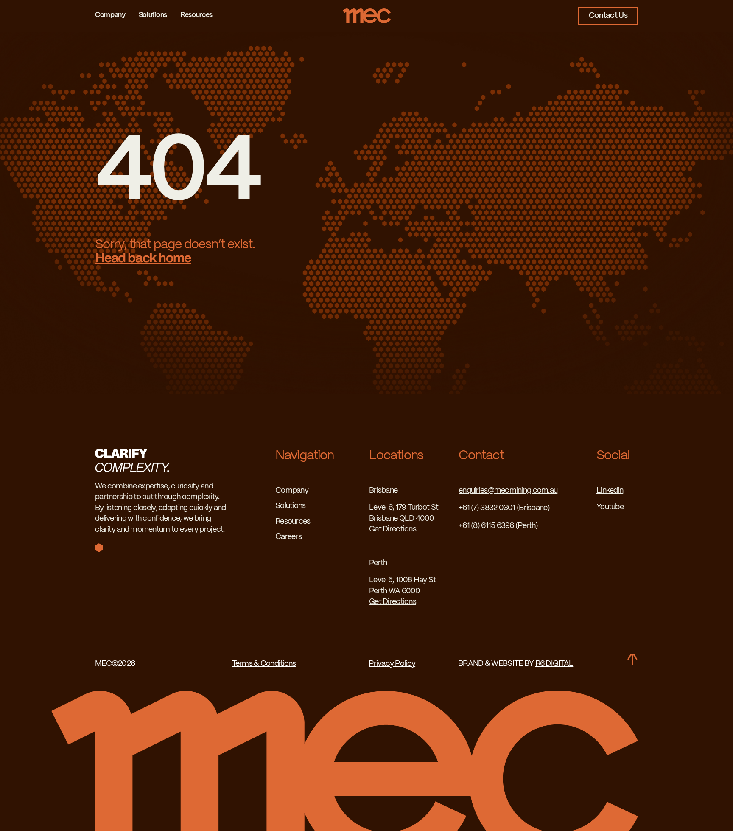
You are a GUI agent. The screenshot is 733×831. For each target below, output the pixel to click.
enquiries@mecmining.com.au (508, 490)
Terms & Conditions (264, 664)
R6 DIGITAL (554, 664)
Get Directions (392, 529)
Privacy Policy (392, 664)
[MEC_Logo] (367, 12)
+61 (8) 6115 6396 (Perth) (498, 526)
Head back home (143, 259)
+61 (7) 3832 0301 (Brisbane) (504, 508)
